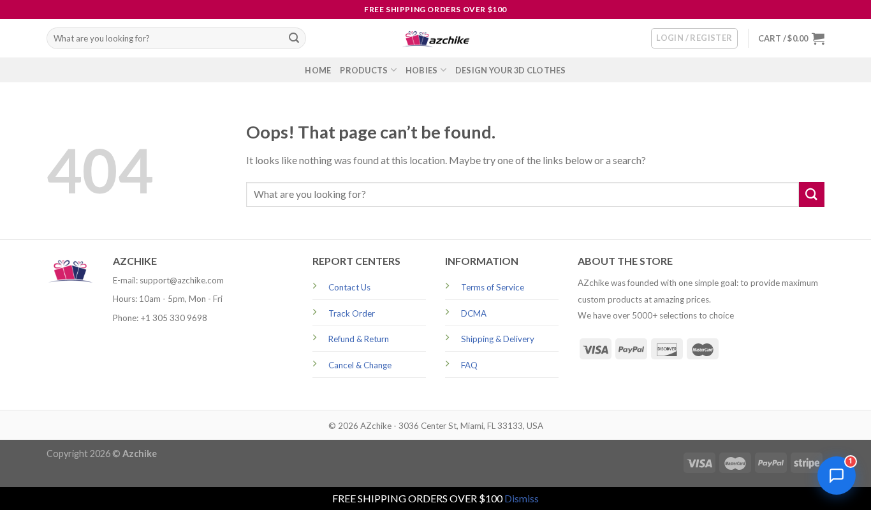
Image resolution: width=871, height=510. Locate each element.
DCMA (474, 313)
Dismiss (521, 498)
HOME (318, 70)
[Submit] (294, 38)
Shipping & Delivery (497, 339)
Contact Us (349, 287)
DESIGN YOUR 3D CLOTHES (510, 70)
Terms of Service (492, 287)
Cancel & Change (360, 365)
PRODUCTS (364, 70)
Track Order (351, 313)
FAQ (469, 365)
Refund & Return (358, 339)
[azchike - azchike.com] (435, 38)
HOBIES (422, 70)
